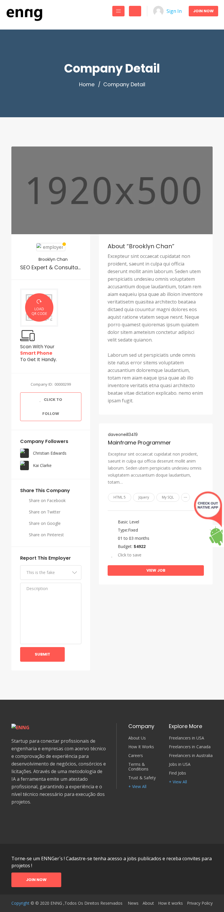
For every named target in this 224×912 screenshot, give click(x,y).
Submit (42, 654)
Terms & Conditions (138, 766)
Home (86, 84)
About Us (137, 738)
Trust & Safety (142, 777)
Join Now (203, 11)
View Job (155, 570)
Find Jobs (177, 773)
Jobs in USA (179, 764)
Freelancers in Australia (191, 755)
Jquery (144, 497)
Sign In (174, 11)
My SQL (168, 497)
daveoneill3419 (123, 434)
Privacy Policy (200, 903)
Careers (135, 755)
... (185, 496)
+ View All (137, 786)
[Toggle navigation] (118, 11)
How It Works (141, 746)
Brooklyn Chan (52, 259)
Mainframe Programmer (139, 442)
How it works (170, 903)
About (148, 903)
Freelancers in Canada (190, 746)
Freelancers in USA (186, 738)
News (133, 903)
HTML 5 (119, 497)
